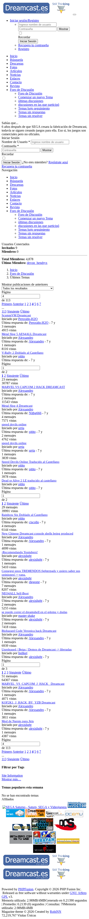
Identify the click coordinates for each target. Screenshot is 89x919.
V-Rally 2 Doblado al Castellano (22, 352)
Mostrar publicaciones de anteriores (25, 284)
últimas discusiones (30, 101)
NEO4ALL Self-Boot (15, 593)
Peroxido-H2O (28, 319)
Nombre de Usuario (16, 142)
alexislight (24, 556)
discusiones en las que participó (38, 104)
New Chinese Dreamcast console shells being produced (37, 533)
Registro (23, 49)
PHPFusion (25, 889)
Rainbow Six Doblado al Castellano (25, 514)
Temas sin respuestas (31, 112)
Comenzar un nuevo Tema (35, 97)
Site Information (12, 775)
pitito (21, 356)
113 (4, 311)
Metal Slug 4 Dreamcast (17, 405)
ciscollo (34, 522)
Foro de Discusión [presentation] (22, 89)
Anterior (18, 304)
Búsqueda (16, 60)
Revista (15, 86)
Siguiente (13, 311)
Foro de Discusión (22, 211)
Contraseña (10, 146)
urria (21, 428)
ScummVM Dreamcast (16, 315)
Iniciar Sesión (28, 41)
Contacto (16, 82)
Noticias (15, 74)
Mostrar (63, 29)
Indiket (22, 653)
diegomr (34, 582)
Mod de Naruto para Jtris (18, 721)
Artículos (16, 71)
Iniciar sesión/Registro (24, 20)
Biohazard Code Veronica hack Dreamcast (29, 630)
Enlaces (15, 78)
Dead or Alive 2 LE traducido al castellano (29, 480)
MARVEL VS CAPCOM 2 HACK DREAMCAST (33, 387)
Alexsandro (25, 337)
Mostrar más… (11, 779)
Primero (7, 304)
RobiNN (55, 911)
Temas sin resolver (30, 116)
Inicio (13, 56)
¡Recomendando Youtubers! (20, 552)
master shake (26, 615)
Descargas (16, 63)
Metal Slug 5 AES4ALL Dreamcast (24, 334)
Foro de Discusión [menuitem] (30, 93)
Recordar (24, 37)
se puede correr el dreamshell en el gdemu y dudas (34, 612)
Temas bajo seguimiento (34, 108)
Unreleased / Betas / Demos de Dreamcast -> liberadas (37, 649)
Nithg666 (35, 413)
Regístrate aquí (58, 162)
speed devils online (14, 424)
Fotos (13, 67)
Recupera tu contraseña (33, 45)
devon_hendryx (37, 263)
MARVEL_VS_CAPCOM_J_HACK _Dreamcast (33, 683)
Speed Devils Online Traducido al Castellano (30, 461)
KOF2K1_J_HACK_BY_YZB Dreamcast (28, 702)
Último (24, 311)
